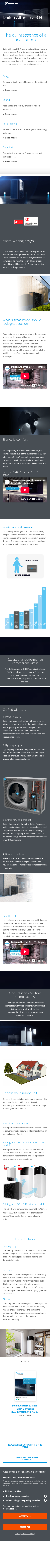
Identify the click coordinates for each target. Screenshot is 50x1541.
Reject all (25, 1527)
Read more (11, 90)
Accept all (25, 1516)
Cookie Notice (10, 1509)
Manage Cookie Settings (25, 1533)
